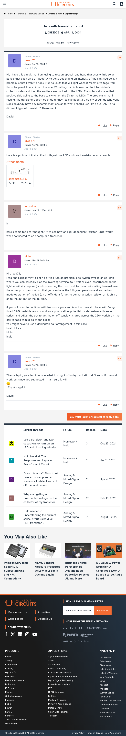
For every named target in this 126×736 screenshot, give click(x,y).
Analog (8, 660)
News (102, 681)
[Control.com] (96, 628)
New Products (107, 677)
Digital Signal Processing (61, 680)
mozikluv (30, 206)
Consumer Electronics (59, 672)
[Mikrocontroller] (76, 641)
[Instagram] (27, 634)
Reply (116, 125)
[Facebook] (6, 634)
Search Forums (55, 43)
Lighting (52, 696)
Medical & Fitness (57, 700)
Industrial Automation (59, 684)
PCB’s (8, 704)
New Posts (73, 43)
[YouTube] (34, 634)
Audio (51, 660)
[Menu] (4, 4)
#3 (119, 207)
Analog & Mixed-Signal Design (71, 479)
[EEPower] (70, 635)
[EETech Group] (72, 628)
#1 (120, 57)
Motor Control (55, 707)
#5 (119, 358)
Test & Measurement (16, 719)
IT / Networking (56, 692)
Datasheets (105, 661)
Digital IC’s (10, 672)
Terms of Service (94, 733)
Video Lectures (107, 712)
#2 (119, 138)
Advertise (44, 612)
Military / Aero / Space (59, 704)
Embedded (10, 684)
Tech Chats (106, 696)
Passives (9, 700)
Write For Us (15, 618)
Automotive (54, 664)
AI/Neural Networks (58, 656)
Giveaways (105, 665)
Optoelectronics (13, 696)
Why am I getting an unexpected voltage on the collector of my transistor (40, 498)
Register (102, 610)
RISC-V (8, 711)
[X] (13, 634)
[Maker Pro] (86, 635)
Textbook (104, 708)
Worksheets (106, 716)
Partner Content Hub (110, 700)
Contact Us (45, 618)
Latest (8, 656)
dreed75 (53, 32)
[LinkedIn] (20, 634)
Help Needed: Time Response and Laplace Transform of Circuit (37, 460)
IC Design (10, 688)
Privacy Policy (77, 733)
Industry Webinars (109, 673)
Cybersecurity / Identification (63, 676)
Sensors (9, 715)
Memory (9, 692)
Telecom (52, 715)
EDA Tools (10, 676)
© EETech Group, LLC (15, 733)
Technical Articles (109, 704)
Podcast (104, 684)
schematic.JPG (18, 178)
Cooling (9, 668)
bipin (27, 256)
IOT (50, 688)
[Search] (114, 4)
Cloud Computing (57, 668)
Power (8, 707)
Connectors (11, 664)
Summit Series (107, 692)
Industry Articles (108, 669)
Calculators (105, 657)
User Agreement (113, 733)
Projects (104, 688)
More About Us (17, 612)
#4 (119, 257)
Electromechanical (14, 680)
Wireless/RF (11, 723)
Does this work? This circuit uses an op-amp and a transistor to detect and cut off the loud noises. (40, 479)
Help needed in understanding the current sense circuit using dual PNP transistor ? (39, 517)
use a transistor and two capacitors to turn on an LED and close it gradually (39, 443)
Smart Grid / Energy (58, 711)
